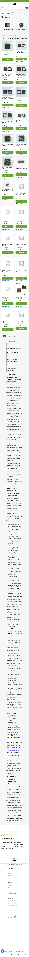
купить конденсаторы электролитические (12, 360)
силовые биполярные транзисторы (12, 369)
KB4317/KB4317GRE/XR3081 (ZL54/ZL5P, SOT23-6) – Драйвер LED (7, 190)
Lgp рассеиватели (4, 844)
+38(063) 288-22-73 (12, 900)
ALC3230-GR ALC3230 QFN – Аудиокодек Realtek (6, 75)
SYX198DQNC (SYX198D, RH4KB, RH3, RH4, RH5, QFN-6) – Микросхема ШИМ (21, 221)
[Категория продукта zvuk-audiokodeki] (21, 26)
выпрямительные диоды (13, 348)
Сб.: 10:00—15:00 (12, 917)
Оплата (9, 873)
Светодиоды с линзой (17, 846)
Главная (3, 12)
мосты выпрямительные (13, 355)
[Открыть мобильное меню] (1, 3)
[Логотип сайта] (14, 3)
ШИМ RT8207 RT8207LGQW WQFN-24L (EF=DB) (21, 52)
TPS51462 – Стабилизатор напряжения (5, 322)
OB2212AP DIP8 (19, 321)
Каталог (9, 870)
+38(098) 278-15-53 (12, 903)
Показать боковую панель (9, 35)
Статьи (9, 885)
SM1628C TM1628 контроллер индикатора (21, 168)
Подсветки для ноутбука (18, 844)
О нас (9, 889)
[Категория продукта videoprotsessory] (7, 26)
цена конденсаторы (12, 364)
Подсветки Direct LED (5, 846)
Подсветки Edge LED (17, 842)
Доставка (10, 875)
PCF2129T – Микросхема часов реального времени (7, 220)
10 (17, 336)
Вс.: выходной (11, 919)
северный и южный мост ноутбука (10, 38)
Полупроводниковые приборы (14, 12)
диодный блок (23, 38)
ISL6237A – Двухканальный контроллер (5, 297)
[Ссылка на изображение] (14, 859)
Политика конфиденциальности (13, 893)
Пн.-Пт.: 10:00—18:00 (12, 915)
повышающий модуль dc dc (13, 799)
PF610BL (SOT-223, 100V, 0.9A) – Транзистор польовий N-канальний (21, 194)
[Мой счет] (27, 3)
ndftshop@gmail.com (12, 905)
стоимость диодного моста (13, 807)
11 (19, 336)
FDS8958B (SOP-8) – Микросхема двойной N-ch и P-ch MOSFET (21, 297)
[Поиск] (26, 8)
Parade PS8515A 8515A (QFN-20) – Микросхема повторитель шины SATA (7, 99)
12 (22, 336)
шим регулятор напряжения (14, 352)
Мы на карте (10, 907)
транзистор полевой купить (14, 344)
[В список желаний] (11, 43)
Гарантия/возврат (12, 877)
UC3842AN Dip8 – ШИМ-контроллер (21, 245)
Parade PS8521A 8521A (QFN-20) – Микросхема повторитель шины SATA (21, 76)
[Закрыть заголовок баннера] (27, 1)
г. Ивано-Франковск (12, 910)
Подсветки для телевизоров (6, 842)
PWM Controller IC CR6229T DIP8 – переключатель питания (7, 271)
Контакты (10, 887)
